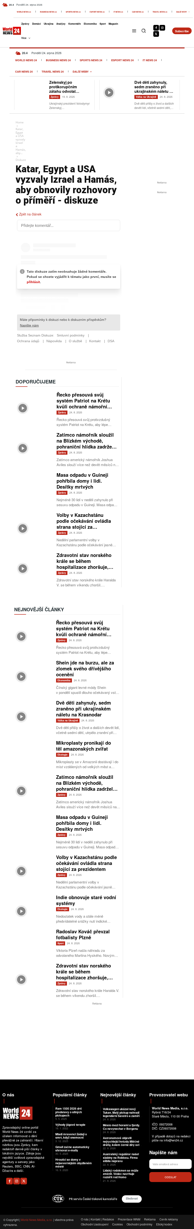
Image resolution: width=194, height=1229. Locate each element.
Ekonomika (64, 680)
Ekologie (62, 754)
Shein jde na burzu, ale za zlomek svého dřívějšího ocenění (85, 668)
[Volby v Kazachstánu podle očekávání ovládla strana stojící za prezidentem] (34, 523)
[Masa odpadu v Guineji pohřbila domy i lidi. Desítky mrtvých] (34, 483)
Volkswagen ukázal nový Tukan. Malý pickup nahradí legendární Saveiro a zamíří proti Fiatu (121, 1114)
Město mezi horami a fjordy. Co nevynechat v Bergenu (121, 1127)
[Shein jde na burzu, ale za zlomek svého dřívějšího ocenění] (32, 671)
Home (20, 122)
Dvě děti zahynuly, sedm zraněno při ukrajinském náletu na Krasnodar (154, 89)
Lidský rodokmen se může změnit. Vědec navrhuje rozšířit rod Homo (120, 1173)
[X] (156, 34)
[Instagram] (162, 28)
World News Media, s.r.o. (37, 1220)
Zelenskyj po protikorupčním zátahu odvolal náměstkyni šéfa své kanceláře (67, 91)
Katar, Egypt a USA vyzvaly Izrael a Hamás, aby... (21, 141)
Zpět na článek (30, 214)
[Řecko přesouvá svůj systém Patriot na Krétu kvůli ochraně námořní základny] (34, 403)
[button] (143, 30)
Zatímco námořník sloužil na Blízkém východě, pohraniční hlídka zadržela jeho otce (86, 443)
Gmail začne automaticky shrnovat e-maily (72, 1148)
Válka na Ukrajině (146, 96)
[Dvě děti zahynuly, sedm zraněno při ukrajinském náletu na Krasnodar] (117, 90)
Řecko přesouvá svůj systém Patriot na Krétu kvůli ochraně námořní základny (83, 403)
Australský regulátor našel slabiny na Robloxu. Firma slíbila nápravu (121, 1157)
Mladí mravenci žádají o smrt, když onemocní (71, 1136)
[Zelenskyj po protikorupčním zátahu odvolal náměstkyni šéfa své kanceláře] (32, 90)
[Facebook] (156, 28)
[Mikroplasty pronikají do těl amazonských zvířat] (32, 752)
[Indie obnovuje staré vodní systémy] (32, 906)
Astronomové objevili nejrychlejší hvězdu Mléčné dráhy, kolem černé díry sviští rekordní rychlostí (123, 1143)
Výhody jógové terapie (70, 1124)
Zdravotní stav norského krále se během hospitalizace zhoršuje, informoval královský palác (84, 566)
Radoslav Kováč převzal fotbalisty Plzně (83, 934)
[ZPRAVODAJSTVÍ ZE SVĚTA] (8, 30)
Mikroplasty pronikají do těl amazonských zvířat (83, 745)
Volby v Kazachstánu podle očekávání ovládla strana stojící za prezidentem (84, 523)
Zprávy (55, 96)
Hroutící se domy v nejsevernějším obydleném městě (73, 1162)
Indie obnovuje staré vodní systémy (86, 900)
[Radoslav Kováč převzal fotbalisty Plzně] (32, 940)
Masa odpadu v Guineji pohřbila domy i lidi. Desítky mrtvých (82, 480)
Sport (60, 943)
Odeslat (170, 1177)
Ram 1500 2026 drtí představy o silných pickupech (68, 1111)
